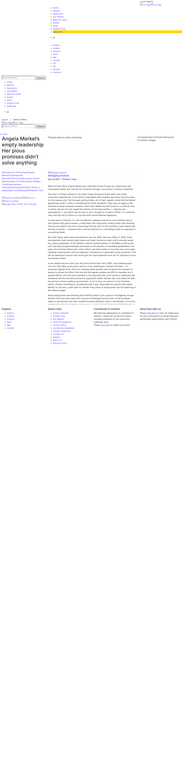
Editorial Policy (60, 343)
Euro (14, 178)
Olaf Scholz (14, 190)
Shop (55, 26)
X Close (3, 134)
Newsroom (58, 14)
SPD (28, 190)
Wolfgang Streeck (58, 175)
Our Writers (58, 17)
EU (10, 178)
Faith (55, 54)
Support (57, 337)
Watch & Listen (60, 20)
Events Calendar (60, 313)
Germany (15, 187)
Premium (57, 72)
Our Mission (58, 319)
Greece (22, 187)
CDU (10, 175)
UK (54, 63)
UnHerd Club (59, 29)
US (54, 66)
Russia (23, 190)
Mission (56, 11)
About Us (57, 340)
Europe (56, 69)
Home (56, 8)
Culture (56, 48)
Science (56, 51)
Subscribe (57, 32)
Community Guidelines (63, 328)
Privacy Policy (59, 325)
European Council (15, 181)
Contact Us (58, 334)
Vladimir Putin (36, 190)
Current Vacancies (61, 331)
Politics (56, 45)
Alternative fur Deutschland (15, 172)
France (10, 184)
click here (105, 325)
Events (56, 23)
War (55, 57)
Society (56, 60)
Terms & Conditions (62, 322)
